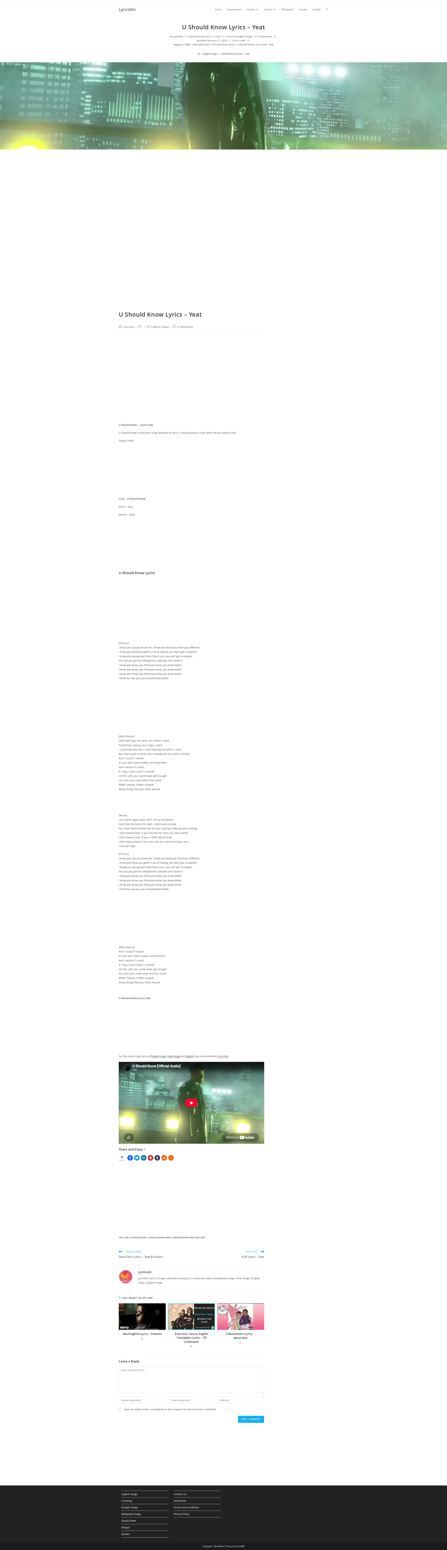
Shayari (125, 1527)
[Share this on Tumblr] (157, 1158)
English (189, 1056)
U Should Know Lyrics (223, 44)
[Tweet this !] (137, 1158)
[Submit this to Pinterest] (150, 1158)
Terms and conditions (186, 1507)
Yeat (271, 44)
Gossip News (128, 1520)
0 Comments (265, 36)
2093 (187, 44)
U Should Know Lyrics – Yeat (235, 53)
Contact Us (180, 1494)
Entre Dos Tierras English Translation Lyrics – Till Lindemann (191, 1338)
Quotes (125, 1534)
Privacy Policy (181, 1514)
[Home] (198, 53)
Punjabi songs (158, 1056)
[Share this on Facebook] (130, 1158)
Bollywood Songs (131, 1514)
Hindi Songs (173, 1056)
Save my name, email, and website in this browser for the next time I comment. (170, 1409)
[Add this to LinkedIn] (143, 1158)
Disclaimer (180, 1500)
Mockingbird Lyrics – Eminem (142, 1334)
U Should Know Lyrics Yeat (252, 44)
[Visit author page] (126, 1276)
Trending (126, 1500)
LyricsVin (127, 9)
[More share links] (171, 1158)
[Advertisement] (301, 187)
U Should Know (200, 44)
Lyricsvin (178, 36)
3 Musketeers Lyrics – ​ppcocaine (240, 1336)
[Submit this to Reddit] (164, 1158)
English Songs (244, 36)
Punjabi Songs (129, 1507)
